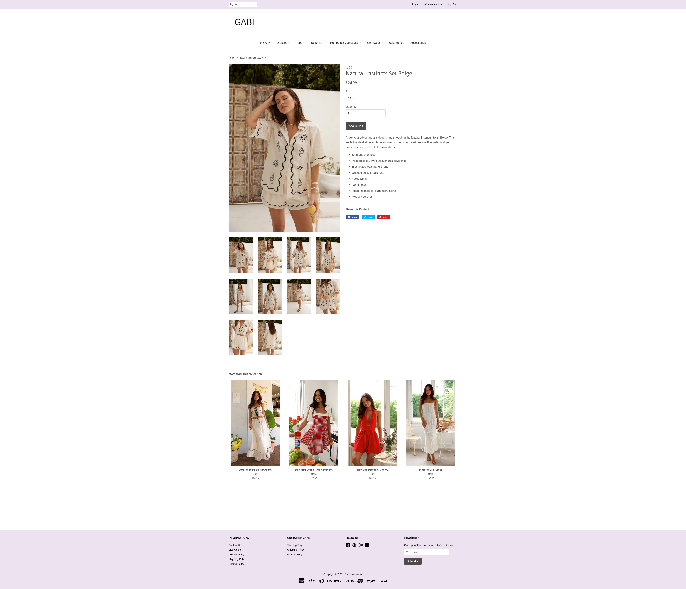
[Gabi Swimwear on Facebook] (348, 545)
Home (232, 57)
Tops (299, 43)
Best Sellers (396, 43)
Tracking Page (295, 545)
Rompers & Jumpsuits (344, 43)
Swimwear (374, 43)
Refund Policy (236, 564)
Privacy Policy (236, 554)
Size (348, 91)
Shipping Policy (237, 559)
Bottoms (316, 43)
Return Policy (294, 554)
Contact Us (235, 545)
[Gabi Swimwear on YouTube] (367, 545)
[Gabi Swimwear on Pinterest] (354, 545)
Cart (455, 4)
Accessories (418, 43)
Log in (415, 4)
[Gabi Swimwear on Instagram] (361, 545)
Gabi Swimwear (353, 574)
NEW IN (265, 43)
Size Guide (235, 549)
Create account (434, 4)
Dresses (282, 43)
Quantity (351, 107)
